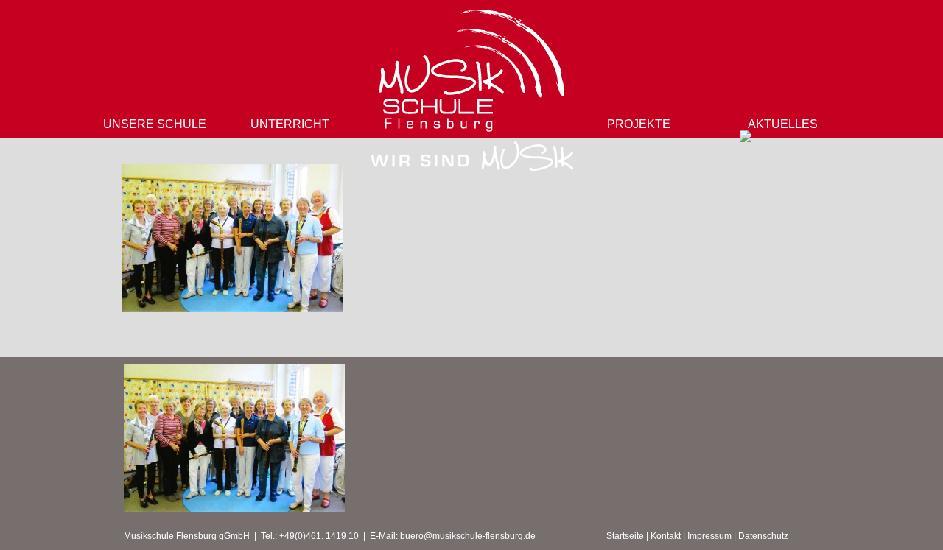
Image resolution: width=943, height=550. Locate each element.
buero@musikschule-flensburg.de (468, 536)
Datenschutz (763, 536)
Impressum (709, 536)
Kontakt (666, 536)
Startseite (625, 536)
